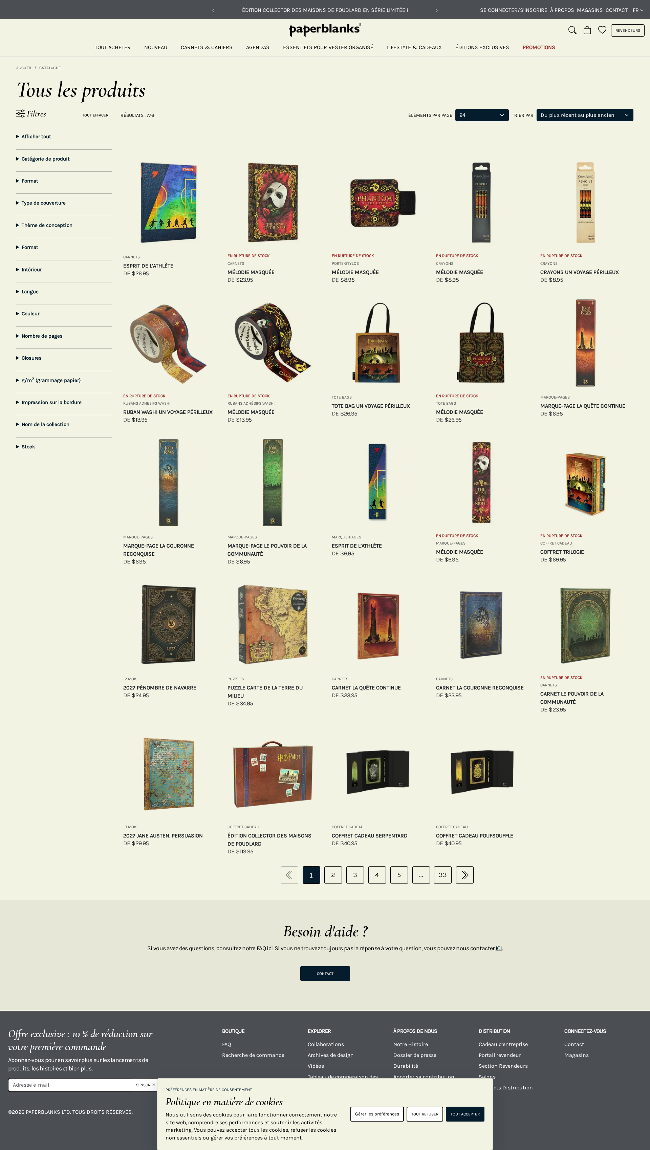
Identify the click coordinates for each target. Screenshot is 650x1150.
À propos (562, 10)
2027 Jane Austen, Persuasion (163, 835)
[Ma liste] (602, 30)
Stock (28, 447)
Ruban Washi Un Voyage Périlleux (168, 412)
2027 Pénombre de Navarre (159, 687)
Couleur (30, 314)
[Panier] (587, 30)
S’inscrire (146, 1085)
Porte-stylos (345, 263)
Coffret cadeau (556, 543)
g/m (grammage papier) (51, 380)
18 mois (130, 827)
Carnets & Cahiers (207, 47)
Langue (30, 292)
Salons (487, 1076)
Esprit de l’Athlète (148, 265)
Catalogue (50, 67)
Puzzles (236, 679)
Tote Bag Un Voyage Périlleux (371, 406)
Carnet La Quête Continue (366, 687)
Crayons (444, 263)
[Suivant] (436, 10)
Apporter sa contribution (423, 1076)
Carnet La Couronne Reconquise (480, 687)
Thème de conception (47, 225)
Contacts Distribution (506, 1087)
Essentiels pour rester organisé (328, 47)
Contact (617, 10)
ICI (499, 948)
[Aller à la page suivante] (465, 875)
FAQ (226, 1044)
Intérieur (32, 270)
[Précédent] (213, 10)
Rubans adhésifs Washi (146, 403)
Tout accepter (465, 1114)
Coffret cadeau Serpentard (370, 835)
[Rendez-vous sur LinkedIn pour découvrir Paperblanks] (592, 1117)
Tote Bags (342, 397)
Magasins (590, 10)
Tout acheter (113, 47)
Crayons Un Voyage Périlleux (579, 272)
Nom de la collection (45, 424)
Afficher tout (36, 136)
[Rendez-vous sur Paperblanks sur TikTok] (556, 1117)
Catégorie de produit (46, 159)
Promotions (539, 47)
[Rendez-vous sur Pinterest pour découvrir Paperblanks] (627, 1117)
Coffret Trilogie (562, 552)
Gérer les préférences (377, 1113)
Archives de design (331, 1055)
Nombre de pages (42, 336)
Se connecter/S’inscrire (513, 10)
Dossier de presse (414, 1055)
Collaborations (326, 1044)
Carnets (131, 257)
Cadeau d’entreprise (503, 1044)
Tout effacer (95, 115)
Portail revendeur (500, 1055)
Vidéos (316, 1066)
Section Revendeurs (503, 1066)
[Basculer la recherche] (572, 30)
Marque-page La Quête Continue (582, 406)
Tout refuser (424, 1114)
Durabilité (405, 1066)
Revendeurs (627, 30)
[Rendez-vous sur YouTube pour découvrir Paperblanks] (521, 1117)
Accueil (24, 67)
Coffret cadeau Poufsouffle (474, 835)
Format (30, 181)
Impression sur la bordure (52, 402)
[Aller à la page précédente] (289, 875)
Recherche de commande (253, 1055)
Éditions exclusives (482, 47)
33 (443, 875)
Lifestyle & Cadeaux (414, 47)
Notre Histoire (410, 1044)
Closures (32, 358)
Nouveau (155, 47)
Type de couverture (44, 203)
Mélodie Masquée (251, 272)
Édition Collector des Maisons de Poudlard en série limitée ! (325, 10)
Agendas (257, 47)
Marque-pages (555, 397)
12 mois (130, 679)
